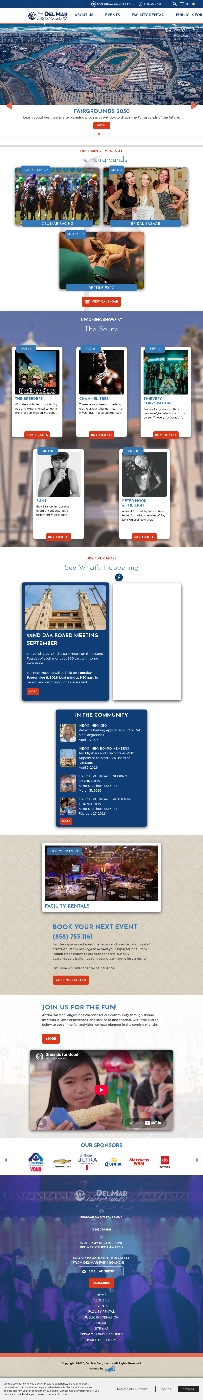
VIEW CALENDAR (105, 301)
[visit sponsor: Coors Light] (88, 1163)
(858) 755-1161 (101, 1229)
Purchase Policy (101, 1340)
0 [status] (187, 4)
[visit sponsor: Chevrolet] (62, 1163)
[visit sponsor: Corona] (113, 1163)
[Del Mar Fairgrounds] (48, 18)
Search (175, 4)
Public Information (101, 1317)
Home (101, 1295)
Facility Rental (148, 15)
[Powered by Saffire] (110, 1368)
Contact (101, 1323)
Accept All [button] (188, 1388)
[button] (93, 134)
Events (112, 15)
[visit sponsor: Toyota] (165, 1163)
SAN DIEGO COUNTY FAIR (115, 4)
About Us (84, 15)
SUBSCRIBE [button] (101, 1283)
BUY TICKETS (37, 435)
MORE (33, 691)
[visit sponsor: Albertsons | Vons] (36, 1162)
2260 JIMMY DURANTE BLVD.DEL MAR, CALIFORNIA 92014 (101, 1245)
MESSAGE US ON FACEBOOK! (101, 1217)
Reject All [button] (166, 1388)
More (101, 125)
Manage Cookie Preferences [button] (132, 1388)
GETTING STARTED (71, 980)
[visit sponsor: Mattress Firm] (139, 1162)
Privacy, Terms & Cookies (101, 1334)
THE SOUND (152, 4)
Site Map (101, 1329)
